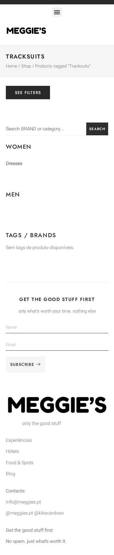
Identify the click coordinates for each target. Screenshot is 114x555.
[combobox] (45, 129)
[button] (57, 12)
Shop (26, 66)
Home (11, 66)
